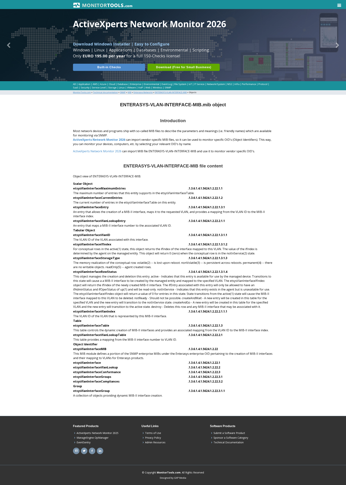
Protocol (262, 84)
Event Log (167, 84)
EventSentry (83, 442)
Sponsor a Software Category (231, 437)
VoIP (140, 87)
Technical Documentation (229, 442)
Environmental (151, 84)
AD (74, 84)
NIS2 (229, 84)
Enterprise (135, 84)
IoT (190, 84)
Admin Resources (155, 442)
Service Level (99, 87)
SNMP (168, 87)
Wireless (157, 87)
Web (147, 87)
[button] (8, 45)
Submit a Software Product (229, 433)
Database (122, 84)
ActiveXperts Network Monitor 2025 (97, 433)
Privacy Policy (153, 437)
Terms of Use (153, 433)
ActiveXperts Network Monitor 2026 (99, 140)
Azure (103, 84)
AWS (95, 84)
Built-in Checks (109, 67)
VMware (131, 87)
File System (180, 84)
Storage (112, 87)
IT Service (199, 84)
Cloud (112, 84)
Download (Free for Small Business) (183, 67)
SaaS (75, 87)
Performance (249, 84)
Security (85, 87)
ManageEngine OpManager (92, 437)
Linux (122, 87)
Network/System (216, 84)
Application (84, 84)
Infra (236, 84)
